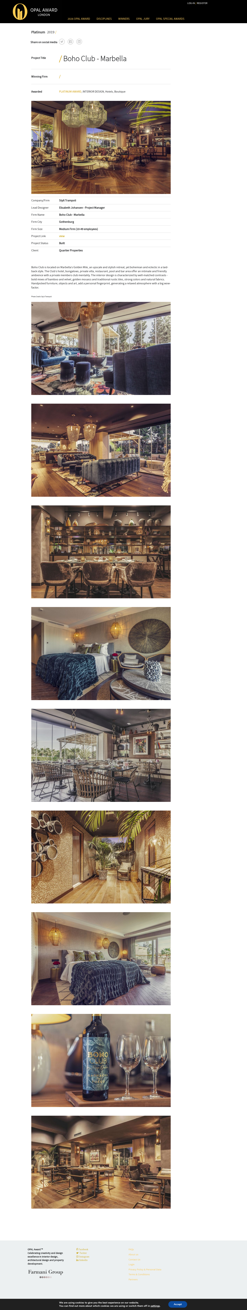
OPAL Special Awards (170, 19)
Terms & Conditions (139, 1274)
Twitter (83, 1253)
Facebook (83, 1249)
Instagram (83, 1256)
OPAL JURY (143, 19)
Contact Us (134, 1259)
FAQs (131, 1249)
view (62, 236)
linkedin (83, 1260)
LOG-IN (191, 3)
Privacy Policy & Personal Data (145, 1269)
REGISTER (202, 3)
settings (155, 1306)
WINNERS (124, 19)
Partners (133, 1279)
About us (133, 1254)
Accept (178, 1304)
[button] (62, 42)
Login (132, 1264)
